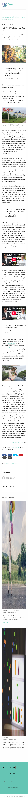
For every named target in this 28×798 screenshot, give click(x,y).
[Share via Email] (10, 457)
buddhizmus (8, 463)
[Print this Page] (4, 457)
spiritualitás (22, 17)
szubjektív (10, 739)
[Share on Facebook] (10, 455)
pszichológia (9, 612)
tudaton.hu (22, 796)
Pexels (20, 382)
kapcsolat (19, 782)
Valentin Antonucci (11, 382)
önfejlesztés (12, 17)
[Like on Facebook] (4, 455)
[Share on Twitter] (15, 455)
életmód (19, 16)
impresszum (7, 782)
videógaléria (10, 19)
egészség (15, 16)
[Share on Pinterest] (21, 455)
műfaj (17, 738)
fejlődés (13, 463)
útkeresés (4, 19)
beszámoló (14, 610)
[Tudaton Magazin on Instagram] (7, 767)
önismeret (17, 17)
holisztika (7, 17)
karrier (13, 738)
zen (19, 463)
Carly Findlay (11, 343)
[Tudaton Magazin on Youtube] (14, 767)
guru (16, 463)
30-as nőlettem (9, 615)
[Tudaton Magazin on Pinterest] (10, 767)
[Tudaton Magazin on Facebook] (3, 767)
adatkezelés (13, 782)
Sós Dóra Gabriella (17, 442)
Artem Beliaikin (15, 447)
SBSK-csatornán (13, 348)
